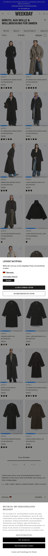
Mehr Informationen (24, 535)
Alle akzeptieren (24, 540)
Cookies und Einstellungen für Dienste (24, 552)
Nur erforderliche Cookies (24, 546)
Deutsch (8, 280)
